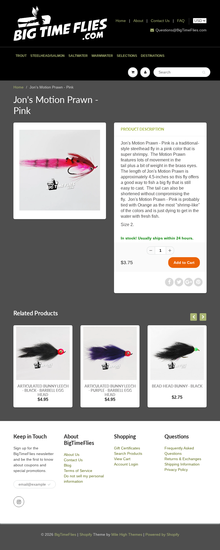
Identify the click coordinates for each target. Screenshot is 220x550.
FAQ (181, 21)
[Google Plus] (188, 282)
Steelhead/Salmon (47, 56)
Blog (67, 465)
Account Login (126, 464)
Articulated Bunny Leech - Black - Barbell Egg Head (43, 390)
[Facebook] (169, 282)
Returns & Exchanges (182, 459)
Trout (21, 56)
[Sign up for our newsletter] (49, 484)
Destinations (152, 56)
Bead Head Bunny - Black (177, 386)
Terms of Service (78, 470)
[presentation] (193, 317)
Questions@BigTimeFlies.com (181, 30)
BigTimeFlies (65, 534)
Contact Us (160, 21)
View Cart (122, 459)
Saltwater (78, 56)
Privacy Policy (176, 469)
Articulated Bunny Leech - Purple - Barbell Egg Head (110, 390)
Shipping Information (182, 464)
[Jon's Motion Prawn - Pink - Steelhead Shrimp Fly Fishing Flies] (59, 170)
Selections (127, 56)
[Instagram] (18, 501)
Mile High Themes (126, 534)
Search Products (128, 453)
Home (121, 21)
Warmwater (102, 56)
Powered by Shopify (162, 534)
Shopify (85, 534)
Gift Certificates (127, 448)
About (138, 21)
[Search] (204, 72)
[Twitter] (179, 282)
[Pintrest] (198, 282)
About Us (71, 454)
